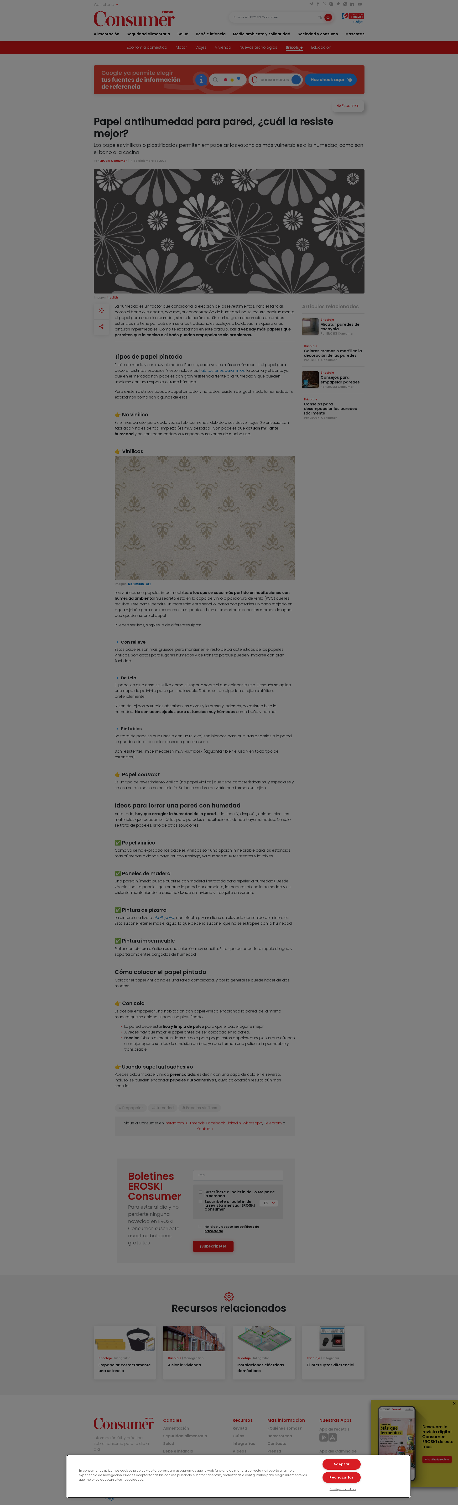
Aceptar (341, 1464)
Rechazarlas (341, 1477)
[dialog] (238, 1476)
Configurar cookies (343, 1489)
